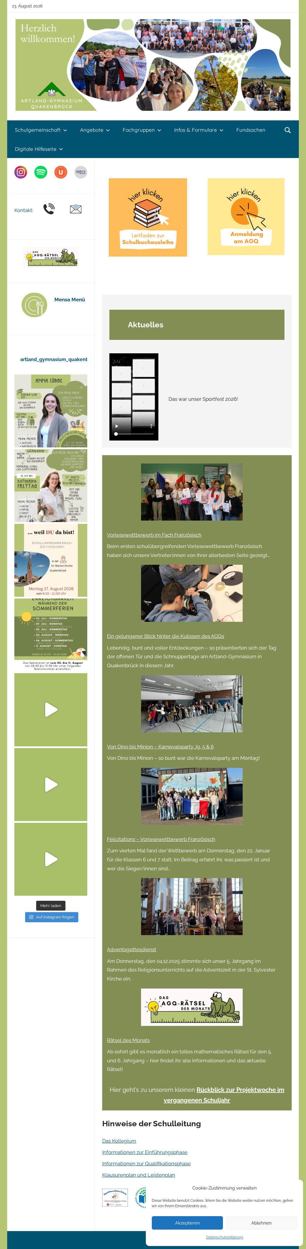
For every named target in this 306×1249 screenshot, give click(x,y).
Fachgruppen (139, 130)
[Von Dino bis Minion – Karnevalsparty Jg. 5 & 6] (192, 706)
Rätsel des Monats (128, 1040)
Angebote (91, 130)
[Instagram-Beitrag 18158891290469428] (50, 635)
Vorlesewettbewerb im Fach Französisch (154, 535)
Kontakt (23, 210)
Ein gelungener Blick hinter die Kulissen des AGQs (165, 636)
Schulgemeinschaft (38, 130)
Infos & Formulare (195, 130)
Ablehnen (261, 1223)
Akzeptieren (187, 1223)
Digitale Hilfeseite (35, 149)
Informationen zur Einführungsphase (144, 1152)
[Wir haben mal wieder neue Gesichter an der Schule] (50, 485)
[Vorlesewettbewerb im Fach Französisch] (192, 495)
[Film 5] (50, 709)
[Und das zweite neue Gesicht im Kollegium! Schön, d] (50, 411)
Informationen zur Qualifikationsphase (146, 1164)
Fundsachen (250, 130)
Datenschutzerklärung (224, 1237)
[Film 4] (50, 784)
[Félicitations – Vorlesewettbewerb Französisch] (192, 799)
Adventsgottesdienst (131, 949)
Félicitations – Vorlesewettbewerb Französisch (161, 839)
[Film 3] (50, 859)
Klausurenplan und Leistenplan (138, 1175)
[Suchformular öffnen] (287, 129)
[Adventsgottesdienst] (192, 909)
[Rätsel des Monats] (192, 1010)
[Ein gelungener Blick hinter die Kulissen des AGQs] (192, 596)
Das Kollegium (119, 1141)
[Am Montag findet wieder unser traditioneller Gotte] (50, 560)
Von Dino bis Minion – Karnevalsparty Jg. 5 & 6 (160, 747)
